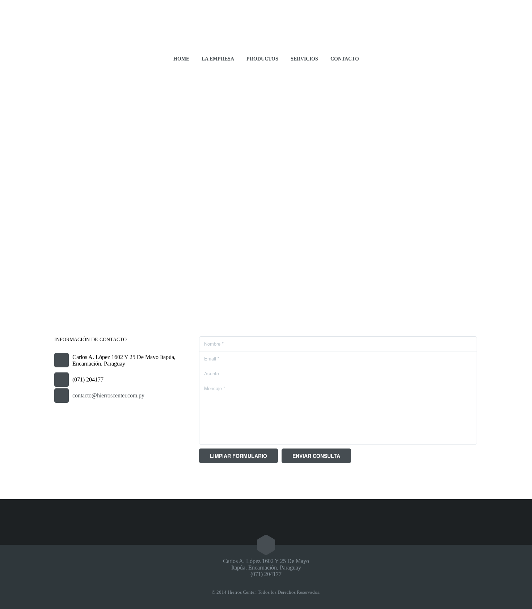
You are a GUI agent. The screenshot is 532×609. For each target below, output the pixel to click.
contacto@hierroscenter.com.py (108, 395)
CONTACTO (344, 59)
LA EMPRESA (218, 59)
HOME (181, 59)
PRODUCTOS (262, 59)
